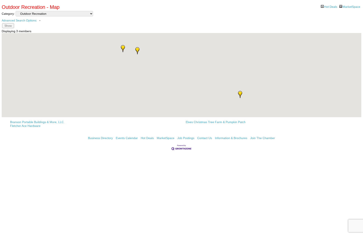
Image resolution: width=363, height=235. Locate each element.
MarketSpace (351, 6)
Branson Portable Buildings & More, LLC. (37, 122)
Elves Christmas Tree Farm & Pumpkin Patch (216, 122)
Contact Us (204, 138)
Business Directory (100, 138)
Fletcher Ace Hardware (25, 125)
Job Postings (185, 138)
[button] (137, 50)
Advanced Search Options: (19, 20)
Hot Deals (330, 6)
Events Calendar (127, 138)
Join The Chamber (262, 138)
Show (8, 25)
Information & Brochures (231, 138)
